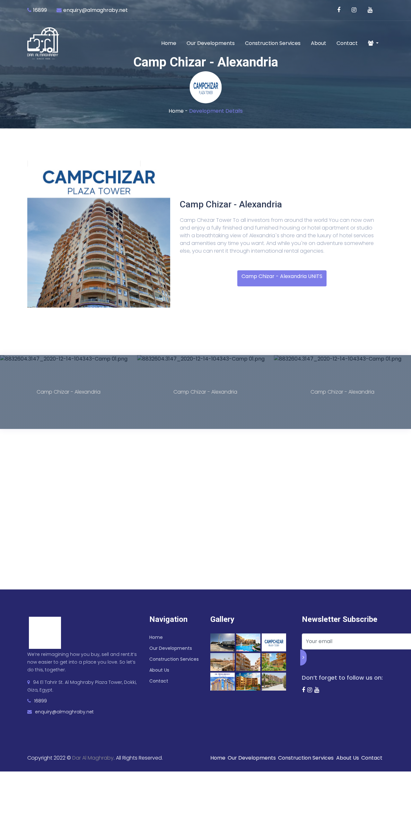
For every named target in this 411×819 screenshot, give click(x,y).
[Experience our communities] (371, 10)
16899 (40, 10)
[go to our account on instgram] (355, 10)
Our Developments (211, 43)
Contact (347, 43)
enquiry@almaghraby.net (95, 10)
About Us (159, 670)
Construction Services (273, 43)
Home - (179, 111)
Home (168, 43)
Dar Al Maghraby (93, 758)
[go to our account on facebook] (339, 10)
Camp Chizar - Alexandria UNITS (281, 276)
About (318, 43)
